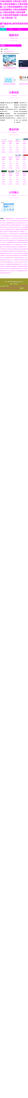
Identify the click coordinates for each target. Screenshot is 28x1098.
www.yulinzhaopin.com (9, 51)
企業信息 (13, 32)
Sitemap (26, 288)
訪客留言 (22, 32)
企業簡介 (11, 29)
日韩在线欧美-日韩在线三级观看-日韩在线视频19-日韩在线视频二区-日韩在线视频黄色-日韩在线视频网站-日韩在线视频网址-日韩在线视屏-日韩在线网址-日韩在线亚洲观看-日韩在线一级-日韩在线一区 (14, 9)
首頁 (3, 29)
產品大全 (20, 29)
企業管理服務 (22, 286)
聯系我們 (4, 32)
